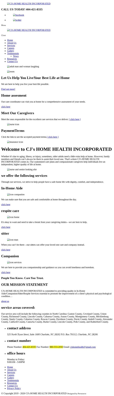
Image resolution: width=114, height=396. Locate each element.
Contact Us (12, 61)
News (16, 56)
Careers (10, 48)
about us (5, 301)
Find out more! (8, 89)
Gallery (10, 51)
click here (5, 106)
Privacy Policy (14, 388)
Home (10, 40)
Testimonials (13, 53)
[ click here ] (75, 119)
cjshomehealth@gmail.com (83, 347)
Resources (12, 59)
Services (11, 45)
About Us (11, 43)
